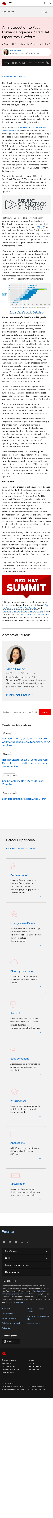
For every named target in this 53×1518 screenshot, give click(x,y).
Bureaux (31, 1363)
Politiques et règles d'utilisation (13, 1389)
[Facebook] (15, 1242)
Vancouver (42, 614)
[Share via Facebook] (12, 62)
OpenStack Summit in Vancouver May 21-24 (22, 611)
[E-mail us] (23, 62)
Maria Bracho (15, 50)
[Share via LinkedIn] (16, 62)
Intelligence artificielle (22, 923)
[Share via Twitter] (19, 62)
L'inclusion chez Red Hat (10, 1370)
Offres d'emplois (34, 1324)
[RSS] (47, 62)
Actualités (6, 1328)
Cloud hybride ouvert (22, 971)
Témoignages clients (10, 1318)
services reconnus (16, 1302)
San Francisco (27, 614)
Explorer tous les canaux (19, 848)
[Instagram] (28, 1242)
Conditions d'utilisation (36, 1386)
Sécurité (15, 1013)
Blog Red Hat (8, 11)
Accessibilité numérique (36, 1389)
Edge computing (19, 1058)
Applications (17, 1143)
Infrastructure (18, 1101)
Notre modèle (7, 1313)
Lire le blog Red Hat (35, 1367)
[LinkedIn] (3, 1242)
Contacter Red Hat (8, 1367)
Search (44, 712)
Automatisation (19, 875)
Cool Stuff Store (33, 1370)
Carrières (31, 1360)
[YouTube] (9, 1242)
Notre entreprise (8, 1309)
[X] (22, 1242)
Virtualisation (17, 1184)
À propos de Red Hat (9, 1360)
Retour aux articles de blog (14, 76)
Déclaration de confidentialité (12, 1386)
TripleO (40, 227)
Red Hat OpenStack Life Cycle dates (26, 312)
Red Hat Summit (8, 1373)
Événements (6, 1363)
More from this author (18, 694)
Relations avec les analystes (13, 1323)
